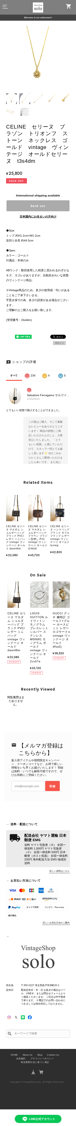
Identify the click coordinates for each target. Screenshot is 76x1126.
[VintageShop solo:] (38, 957)
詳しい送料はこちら (59, 871)
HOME (14, 1055)
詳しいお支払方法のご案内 (56, 922)
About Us (28, 1055)
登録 (52, 786)
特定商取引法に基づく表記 (35, 1062)
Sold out (38, 206)
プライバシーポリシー (42, 1058)
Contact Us (53, 1055)
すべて (14, 375)
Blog (39, 1055)
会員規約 (21, 1058)
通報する (59, 343)
